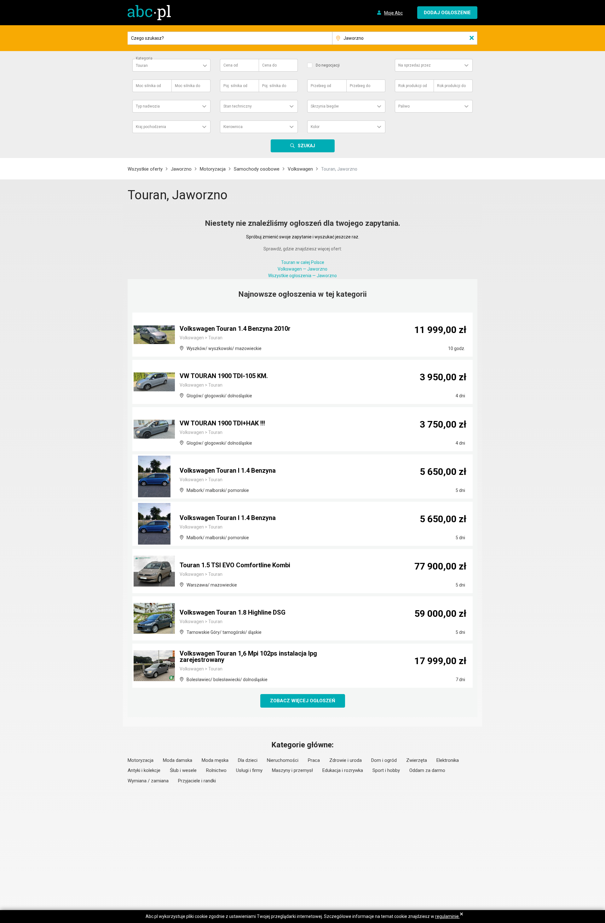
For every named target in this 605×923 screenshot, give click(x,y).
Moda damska (177, 760)
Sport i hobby (386, 770)
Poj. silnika (235, 86)
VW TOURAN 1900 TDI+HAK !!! (222, 423)
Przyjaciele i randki (197, 781)
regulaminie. (447, 916)
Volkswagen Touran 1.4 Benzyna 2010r (235, 328)
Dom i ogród (384, 760)
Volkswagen (300, 169)
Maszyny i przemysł (292, 770)
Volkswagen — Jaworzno (302, 269)
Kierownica (233, 127)
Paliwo (404, 106)
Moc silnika (148, 86)
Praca (314, 760)
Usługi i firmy (249, 770)
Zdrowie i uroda (345, 760)
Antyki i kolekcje (144, 770)
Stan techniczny (237, 106)
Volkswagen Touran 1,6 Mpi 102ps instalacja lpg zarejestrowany (248, 656)
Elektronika (447, 760)
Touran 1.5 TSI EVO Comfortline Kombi (235, 565)
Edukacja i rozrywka (342, 770)
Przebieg (321, 86)
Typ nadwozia (148, 106)
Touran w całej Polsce (302, 262)
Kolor (315, 127)
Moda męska (215, 760)
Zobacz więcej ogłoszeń (302, 701)
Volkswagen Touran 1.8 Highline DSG (232, 612)
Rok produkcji (412, 86)
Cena (230, 65)
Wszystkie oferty (145, 169)
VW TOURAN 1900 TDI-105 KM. (224, 376)
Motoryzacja (213, 169)
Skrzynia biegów (325, 106)
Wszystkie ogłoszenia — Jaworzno (302, 275)
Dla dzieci (247, 760)
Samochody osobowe (256, 169)
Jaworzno (181, 169)
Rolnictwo (216, 770)
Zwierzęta (416, 760)
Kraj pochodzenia (151, 127)
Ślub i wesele (183, 770)
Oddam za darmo (427, 770)
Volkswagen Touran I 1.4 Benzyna (228, 470)
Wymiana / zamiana (148, 781)
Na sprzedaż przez (414, 65)
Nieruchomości (282, 760)
